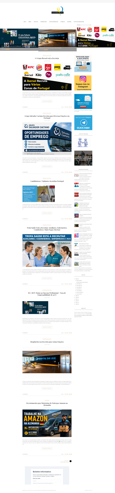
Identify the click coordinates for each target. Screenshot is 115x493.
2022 (76, 300)
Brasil (30, 21)
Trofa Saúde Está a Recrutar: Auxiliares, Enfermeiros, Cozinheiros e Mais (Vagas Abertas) (47, 225)
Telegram (69, 21)
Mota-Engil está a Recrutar (84, 243)
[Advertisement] (57, 7)
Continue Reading (47, 101)
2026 (76, 278)
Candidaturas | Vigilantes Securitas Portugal (47, 181)
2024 (76, 297)
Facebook (63, 21)
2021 (76, 302)
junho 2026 (78, 285)
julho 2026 (78, 283)
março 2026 (78, 290)
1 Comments (25, 374)
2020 (76, 304)
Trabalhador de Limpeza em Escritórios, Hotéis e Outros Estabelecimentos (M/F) (84, 204)
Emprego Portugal (47, 55)
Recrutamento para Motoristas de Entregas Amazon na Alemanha (47, 384)
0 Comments (25, 172)
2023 (76, 299)
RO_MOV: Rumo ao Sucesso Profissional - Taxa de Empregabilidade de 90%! (47, 291)
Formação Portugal (47, 286)
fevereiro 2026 (79, 292)
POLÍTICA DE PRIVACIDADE (79, 21)
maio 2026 (78, 287)
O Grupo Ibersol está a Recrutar (47, 58)
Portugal (36, 21)
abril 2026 (78, 288)
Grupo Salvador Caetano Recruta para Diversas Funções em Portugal (47, 117)
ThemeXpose (30, 470)
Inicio (25, 21)
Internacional (44, 21)
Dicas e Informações (53, 21)
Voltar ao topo (88, 470)
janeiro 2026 (78, 294)
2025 (76, 295)
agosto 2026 (78, 280)
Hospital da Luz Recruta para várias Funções (47, 338)
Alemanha (47, 380)
